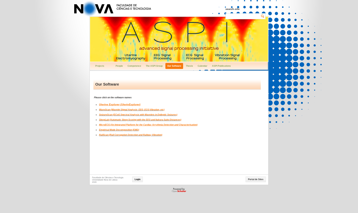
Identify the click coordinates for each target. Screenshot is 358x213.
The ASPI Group (154, 66)
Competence (134, 66)
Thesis (189, 66)
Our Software (174, 66)
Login (137, 179)
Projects (99, 66)
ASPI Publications (221, 66)
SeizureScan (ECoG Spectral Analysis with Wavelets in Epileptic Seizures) (138, 114)
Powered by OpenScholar (179, 190)
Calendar (202, 66)
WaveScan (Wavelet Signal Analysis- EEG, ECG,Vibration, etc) (131, 109)
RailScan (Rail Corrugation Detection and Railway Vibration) (130, 135)
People (119, 66)
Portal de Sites (255, 179)
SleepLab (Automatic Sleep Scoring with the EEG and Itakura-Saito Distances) (140, 119)
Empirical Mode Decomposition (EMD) (119, 130)
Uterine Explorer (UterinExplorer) (119, 104)
